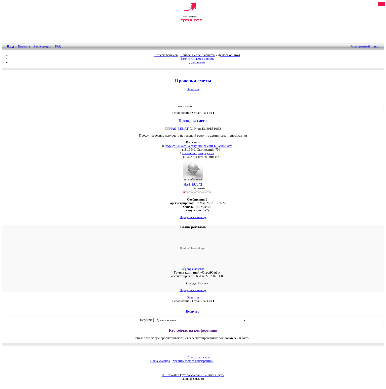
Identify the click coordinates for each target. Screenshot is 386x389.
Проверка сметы (193, 80)
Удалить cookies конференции (193, 361)
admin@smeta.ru (193, 378)
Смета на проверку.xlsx (198, 153)
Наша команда (160, 361)
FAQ (58, 46)
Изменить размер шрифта (197, 58)
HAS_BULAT (179, 128)
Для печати (197, 62)
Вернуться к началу (193, 217)
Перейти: (146, 320)
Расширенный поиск (364, 46)
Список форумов (198, 357)
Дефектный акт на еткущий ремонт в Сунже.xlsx (198, 146)
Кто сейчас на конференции (193, 330)
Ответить (193, 89)
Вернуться (193, 311)
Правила (24, 46)
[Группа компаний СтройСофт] (189, 21)
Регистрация (42, 46)
